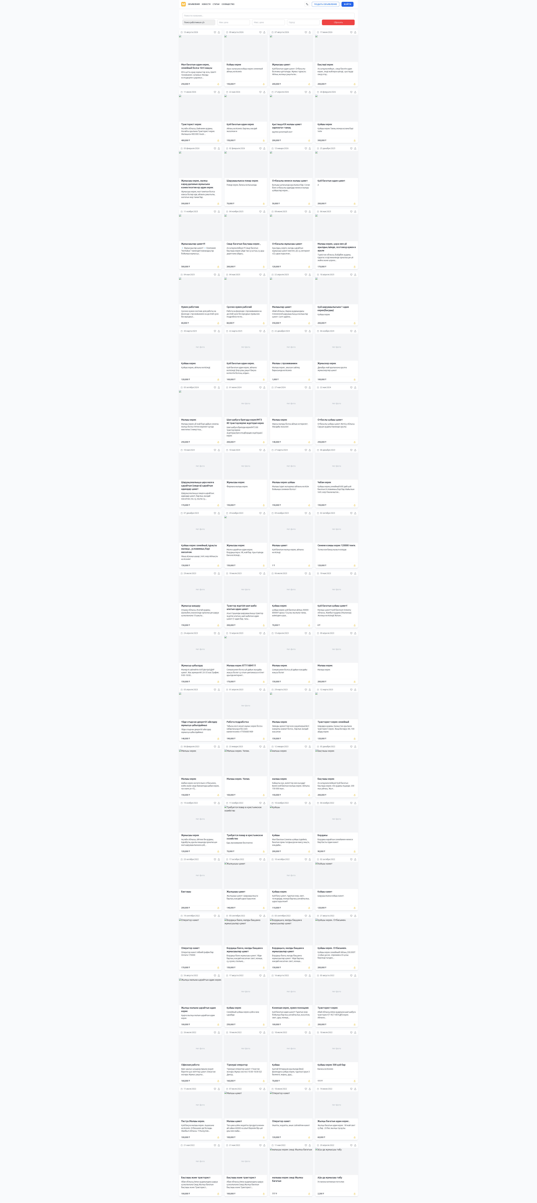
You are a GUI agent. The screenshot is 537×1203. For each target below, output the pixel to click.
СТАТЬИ (216, 4)
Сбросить (338, 22)
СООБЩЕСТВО (228, 4)
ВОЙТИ (347, 4)
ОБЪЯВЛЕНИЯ (194, 4)
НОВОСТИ (206, 4)
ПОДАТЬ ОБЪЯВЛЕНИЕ (325, 4)
